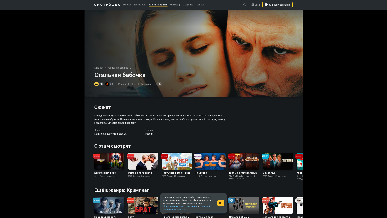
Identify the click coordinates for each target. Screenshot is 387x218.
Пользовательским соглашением (180, 206)
